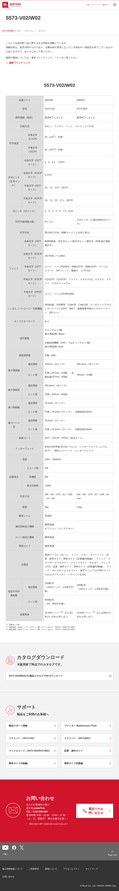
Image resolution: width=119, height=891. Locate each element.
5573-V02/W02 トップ (11, 31)
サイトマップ (92, 869)
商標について (51, 869)
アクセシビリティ (71, 869)
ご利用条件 (34, 869)
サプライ (41, 31)
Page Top (112, 855)
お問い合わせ (8, 876)
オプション (29, 31)
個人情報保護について (12, 869)
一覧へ (5, 854)
